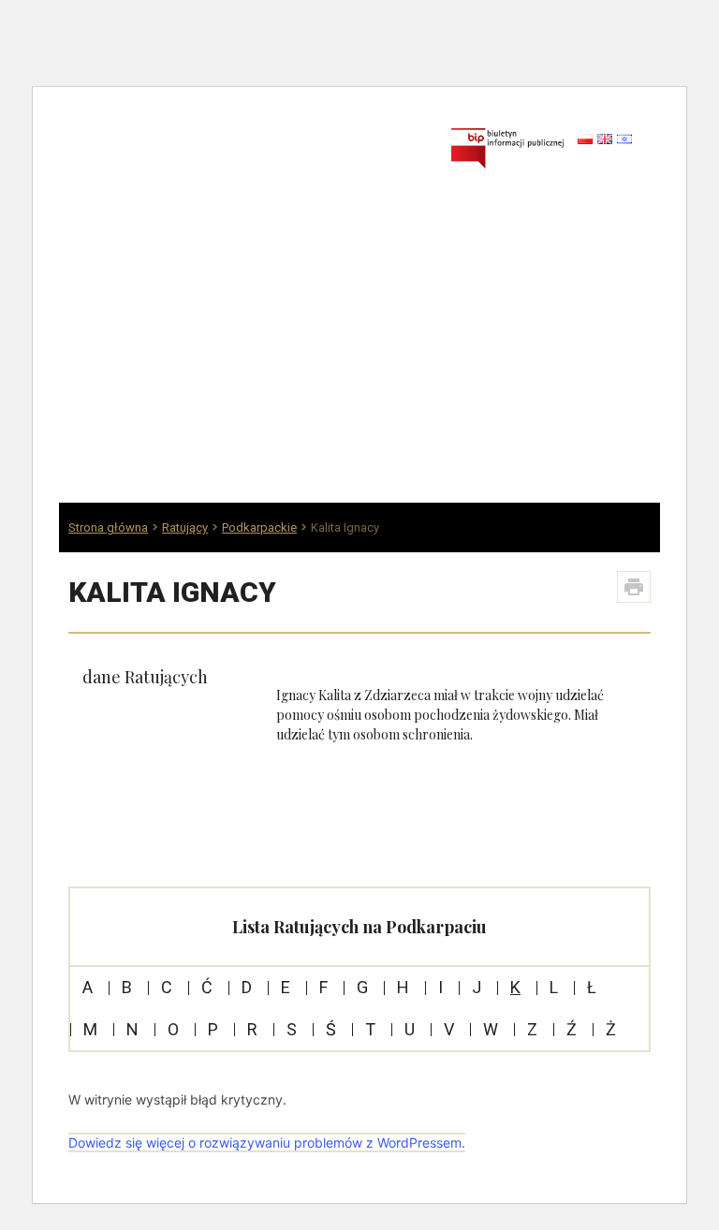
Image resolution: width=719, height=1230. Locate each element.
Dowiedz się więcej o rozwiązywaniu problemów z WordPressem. (266, 1142)
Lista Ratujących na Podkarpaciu (359, 926)
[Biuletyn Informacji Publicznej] (507, 147)
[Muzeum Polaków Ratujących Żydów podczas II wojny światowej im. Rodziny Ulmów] (241, 156)
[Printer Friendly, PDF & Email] (633, 586)
